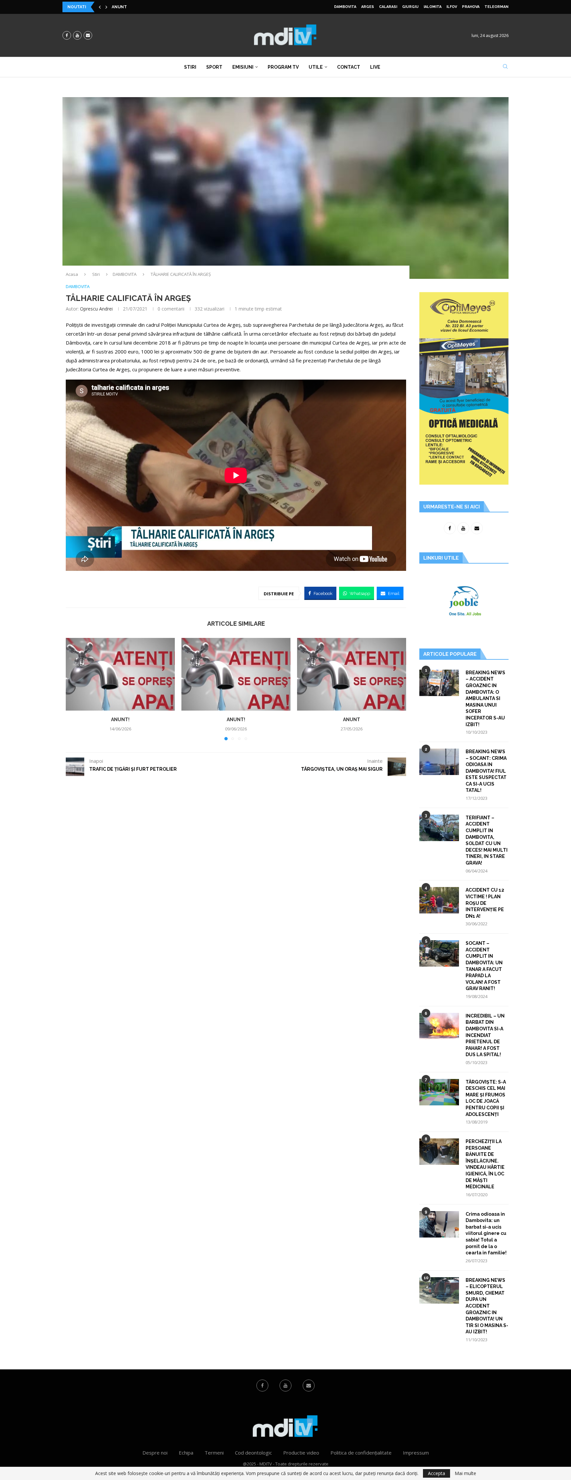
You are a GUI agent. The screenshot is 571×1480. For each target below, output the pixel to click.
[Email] (88, 35)
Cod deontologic (253, 1452)
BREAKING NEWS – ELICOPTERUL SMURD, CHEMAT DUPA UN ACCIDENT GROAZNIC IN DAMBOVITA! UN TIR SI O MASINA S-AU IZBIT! (487, 1306)
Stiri (190, 67)
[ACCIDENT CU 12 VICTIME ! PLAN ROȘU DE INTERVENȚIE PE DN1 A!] (439, 900)
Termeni (214, 1452)
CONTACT (348, 67)
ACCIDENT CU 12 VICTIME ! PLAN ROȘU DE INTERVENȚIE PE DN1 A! (485, 902)
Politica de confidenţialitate (361, 1452)
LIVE (375, 67)
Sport (214, 67)
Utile (316, 67)
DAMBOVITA (345, 7)
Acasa (72, 274)
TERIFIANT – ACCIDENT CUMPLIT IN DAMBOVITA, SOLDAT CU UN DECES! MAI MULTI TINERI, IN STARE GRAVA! (487, 840)
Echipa (186, 1452)
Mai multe (465, 1473)
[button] (99, 7)
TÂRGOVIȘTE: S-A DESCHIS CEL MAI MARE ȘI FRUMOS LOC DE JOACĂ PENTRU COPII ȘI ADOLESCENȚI (486, 1098)
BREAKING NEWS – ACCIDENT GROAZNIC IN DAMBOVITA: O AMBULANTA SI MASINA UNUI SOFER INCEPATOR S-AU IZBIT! (485, 698)
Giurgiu (410, 7)
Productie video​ (301, 1452)
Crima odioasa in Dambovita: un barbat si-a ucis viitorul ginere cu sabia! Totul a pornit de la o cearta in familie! (486, 1233)
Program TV (283, 67)
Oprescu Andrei (96, 309)
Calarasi (388, 7)
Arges (367, 7)
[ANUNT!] (120, 674)
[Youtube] (77, 35)
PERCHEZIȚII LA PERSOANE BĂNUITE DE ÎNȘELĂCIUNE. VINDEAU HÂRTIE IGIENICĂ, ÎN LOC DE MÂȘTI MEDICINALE (485, 1164)
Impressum (416, 1452)
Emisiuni (242, 67)
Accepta (436, 1473)
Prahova (470, 7)
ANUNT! (120, 7)
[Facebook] (66, 35)
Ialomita (432, 7)
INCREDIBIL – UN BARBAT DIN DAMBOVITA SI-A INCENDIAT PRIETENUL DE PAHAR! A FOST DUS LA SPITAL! (485, 1035)
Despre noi (155, 1452)
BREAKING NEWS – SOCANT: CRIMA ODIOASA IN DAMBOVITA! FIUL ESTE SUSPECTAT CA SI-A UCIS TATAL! (486, 771)
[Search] (505, 67)
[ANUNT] (351, 674)
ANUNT (351, 719)
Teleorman (496, 7)
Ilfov (451, 7)
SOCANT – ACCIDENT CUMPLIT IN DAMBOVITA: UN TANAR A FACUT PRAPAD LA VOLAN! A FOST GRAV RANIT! (484, 966)
